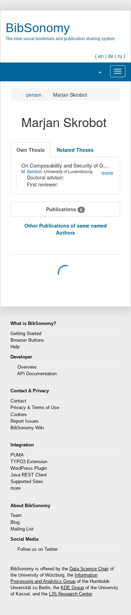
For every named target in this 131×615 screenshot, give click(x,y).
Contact (18, 401)
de (111, 55)
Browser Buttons (27, 340)
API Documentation (37, 373)
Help (15, 346)
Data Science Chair (89, 568)
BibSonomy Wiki (27, 427)
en (101, 55)
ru (120, 55)
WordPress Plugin (28, 468)
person (34, 94)
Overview (26, 367)
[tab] (30, 149)
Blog (15, 522)
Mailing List (22, 529)
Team (16, 515)
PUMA (17, 455)
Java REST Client (28, 475)
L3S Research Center (70, 594)
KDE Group (72, 587)
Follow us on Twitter (37, 549)
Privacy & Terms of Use (34, 407)
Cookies (18, 414)
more (15, 488)
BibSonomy (38, 28)
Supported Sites (26, 481)
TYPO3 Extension (28, 461)
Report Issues (24, 421)
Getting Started (25, 333)
